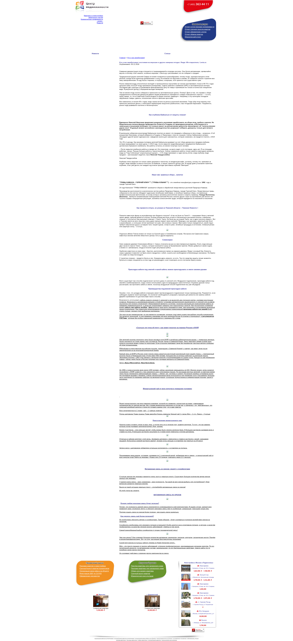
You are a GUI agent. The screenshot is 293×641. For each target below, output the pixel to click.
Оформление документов (90, 576)
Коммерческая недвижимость (92, 19)
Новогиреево (203, 566)
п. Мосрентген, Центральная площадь (203, 577)
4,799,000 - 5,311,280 (202, 580)
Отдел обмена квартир (194, 34)
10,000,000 (151, 610)
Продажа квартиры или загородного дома (147, 568)
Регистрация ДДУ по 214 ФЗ (91, 573)
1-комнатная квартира (100, 608)
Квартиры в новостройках (93, 16)
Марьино (101, 594)
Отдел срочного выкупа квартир (197, 29)
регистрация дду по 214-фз (164, 638)
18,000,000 (203, 616)
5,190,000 (99, 610)
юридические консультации (169, 640)
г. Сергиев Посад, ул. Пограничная (203, 604)
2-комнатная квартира (152, 608)
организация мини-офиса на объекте (145, 638)
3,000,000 (203, 589)
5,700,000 (203, 625)
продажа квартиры (132, 640)
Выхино (204, 620)
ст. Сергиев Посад (203, 602)
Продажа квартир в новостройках (93, 566)
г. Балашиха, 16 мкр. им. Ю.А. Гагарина (202, 568)
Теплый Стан (204, 575)
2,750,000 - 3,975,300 (202, 598)
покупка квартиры (121, 640)
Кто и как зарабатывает (136, 58)
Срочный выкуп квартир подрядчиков (94, 568)
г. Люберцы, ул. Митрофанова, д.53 (203, 622)
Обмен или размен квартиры (142, 571)
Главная (122, 58)
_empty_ (100, 21)
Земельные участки (95, 17)
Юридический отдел (193, 37)
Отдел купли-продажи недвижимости (199, 27)
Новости (100, 23)
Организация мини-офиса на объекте (94, 571)
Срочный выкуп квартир (140, 573)
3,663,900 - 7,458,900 (202, 571)
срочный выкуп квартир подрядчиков (124, 638)
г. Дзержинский (152, 594)
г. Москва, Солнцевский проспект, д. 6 (203, 613)
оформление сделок (192, 638)
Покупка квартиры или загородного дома (147, 566)
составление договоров (179, 638)
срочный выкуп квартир (154, 640)
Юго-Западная (204, 611)
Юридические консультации (142, 576)
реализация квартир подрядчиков (104, 638)
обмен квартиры (142, 640)
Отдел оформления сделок (195, 32)
